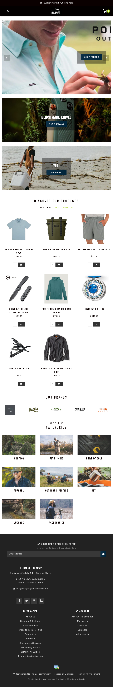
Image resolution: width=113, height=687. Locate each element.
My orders (82, 621)
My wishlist (82, 625)
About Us (30, 617)
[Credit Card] (56, 667)
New (57, 207)
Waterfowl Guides (30, 652)
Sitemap (30, 639)
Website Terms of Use (30, 630)
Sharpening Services (30, 643)
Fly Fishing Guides (30, 647)
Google (82, 679)
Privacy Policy (30, 625)
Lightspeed (70, 674)
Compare (82, 630)
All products (82, 634)
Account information (83, 617)
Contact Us (30, 634)
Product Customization (30, 656)
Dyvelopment (93, 674)
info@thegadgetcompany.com (32, 588)
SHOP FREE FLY (91, 57)
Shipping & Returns (30, 621)
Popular (68, 207)
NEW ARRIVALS (56, 124)
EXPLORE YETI (56, 172)
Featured (45, 207)
